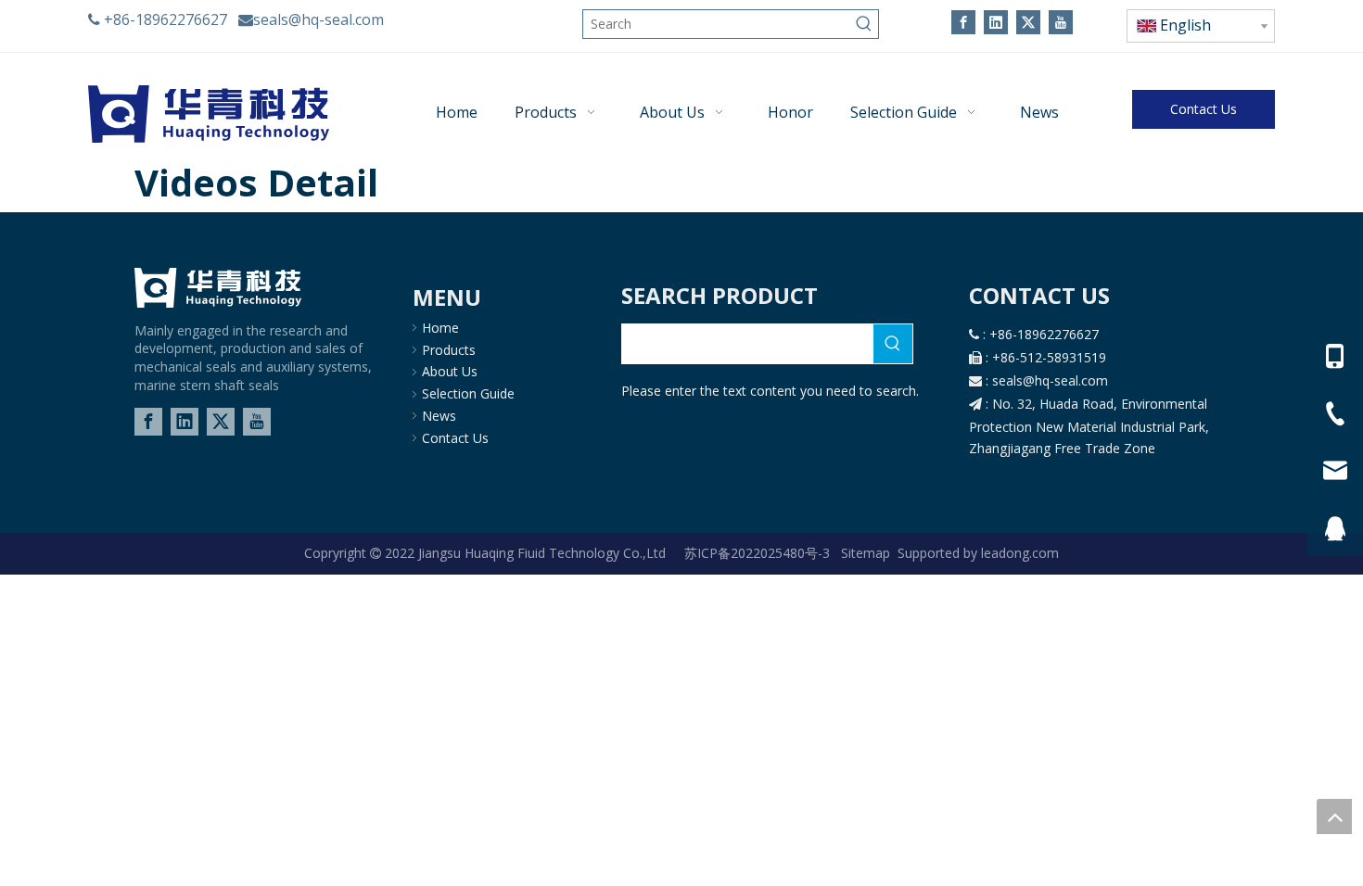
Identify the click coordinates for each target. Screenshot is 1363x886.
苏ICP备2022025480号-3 (759, 553)
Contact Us (1203, 109)
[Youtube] (1061, 21)
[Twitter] (1028, 21)
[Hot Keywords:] (864, 24)
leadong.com (1018, 553)
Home (440, 327)
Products (449, 350)
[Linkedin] (996, 21)
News (439, 415)
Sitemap (865, 553)
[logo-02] (217, 288)
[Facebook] (963, 21)
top (1334, 816)
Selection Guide (468, 393)
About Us (450, 371)
